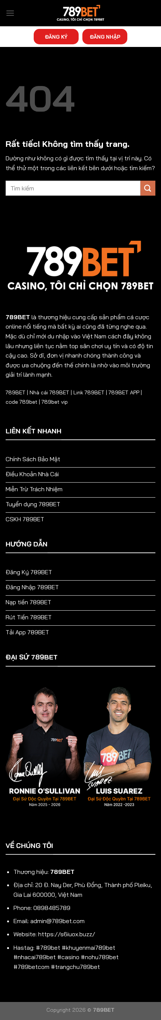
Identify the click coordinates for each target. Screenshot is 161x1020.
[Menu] (10, 13)
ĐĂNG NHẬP (105, 36)
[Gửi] (147, 188)
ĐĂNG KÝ (56, 36)
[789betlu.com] (80, 13)
